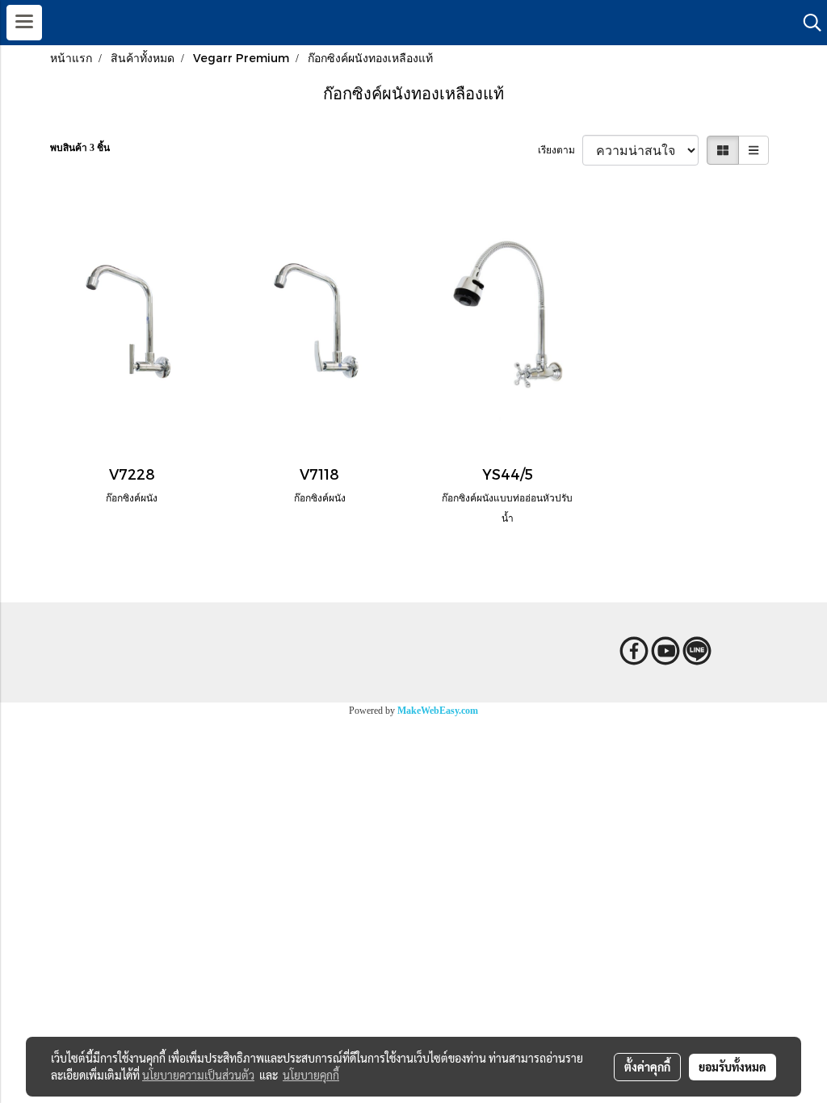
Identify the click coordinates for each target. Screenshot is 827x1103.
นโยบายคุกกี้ (311, 1074)
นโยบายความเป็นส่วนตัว (198, 1074)
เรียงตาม (560, 150)
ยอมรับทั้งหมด (732, 1066)
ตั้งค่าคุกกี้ (647, 1066)
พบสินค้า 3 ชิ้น (80, 147)
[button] (807, 22)
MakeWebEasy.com (437, 710)
